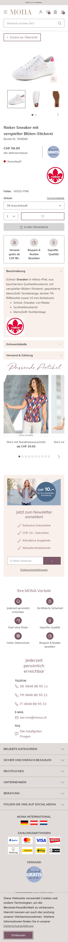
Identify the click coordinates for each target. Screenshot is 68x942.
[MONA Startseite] (21, 12)
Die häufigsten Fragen (31, 734)
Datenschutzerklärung (19, 926)
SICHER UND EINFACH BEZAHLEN (27, 760)
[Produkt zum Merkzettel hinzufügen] (42, 216)
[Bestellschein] (55, 12)
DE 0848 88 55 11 (34, 686)
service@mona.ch (33, 717)
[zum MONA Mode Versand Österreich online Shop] (34, 823)
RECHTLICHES (14, 771)
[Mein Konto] (41, 12)
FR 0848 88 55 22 (34, 695)
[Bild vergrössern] (53, 79)
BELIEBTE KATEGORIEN (20, 749)
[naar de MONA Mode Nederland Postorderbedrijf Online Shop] (43, 823)
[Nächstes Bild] (58, 114)
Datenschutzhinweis (34, 570)
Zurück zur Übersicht (24, 37)
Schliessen (18, 935)
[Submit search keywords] (59, 23)
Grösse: (8, 198)
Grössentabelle (55, 198)
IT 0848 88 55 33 (33, 704)
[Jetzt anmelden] (52, 561)
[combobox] (34, 23)
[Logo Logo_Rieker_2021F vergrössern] (55, 175)
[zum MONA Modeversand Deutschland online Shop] (24, 823)
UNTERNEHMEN (15, 782)
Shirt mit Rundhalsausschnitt (26, 442)
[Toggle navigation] (5, 12)
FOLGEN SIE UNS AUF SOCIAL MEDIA (30, 804)
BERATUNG (12, 793)
